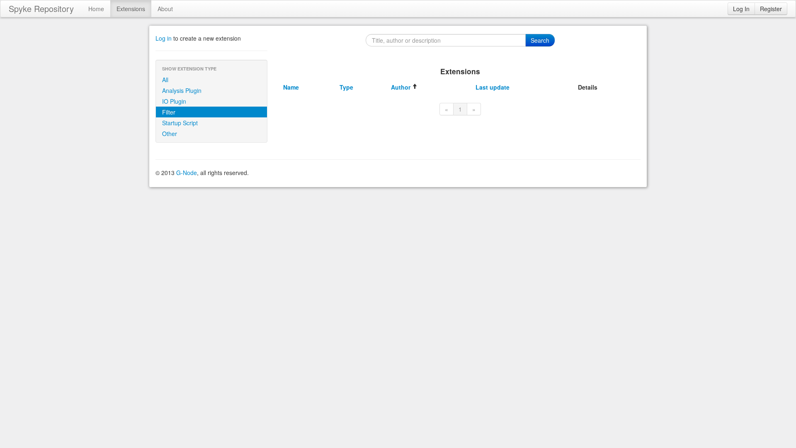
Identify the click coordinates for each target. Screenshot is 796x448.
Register (771, 9)
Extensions (130, 9)
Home (96, 9)
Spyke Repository (41, 8)
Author (401, 87)
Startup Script (180, 123)
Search (540, 40)
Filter (168, 112)
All (165, 79)
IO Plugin (174, 101)
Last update (493, 87)
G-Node (186, 172)
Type (346, 87)
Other (169, 133)
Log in (163, 38)
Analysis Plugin (181, 90)
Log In (741, 9)
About (165, 9)
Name (291, 87)
